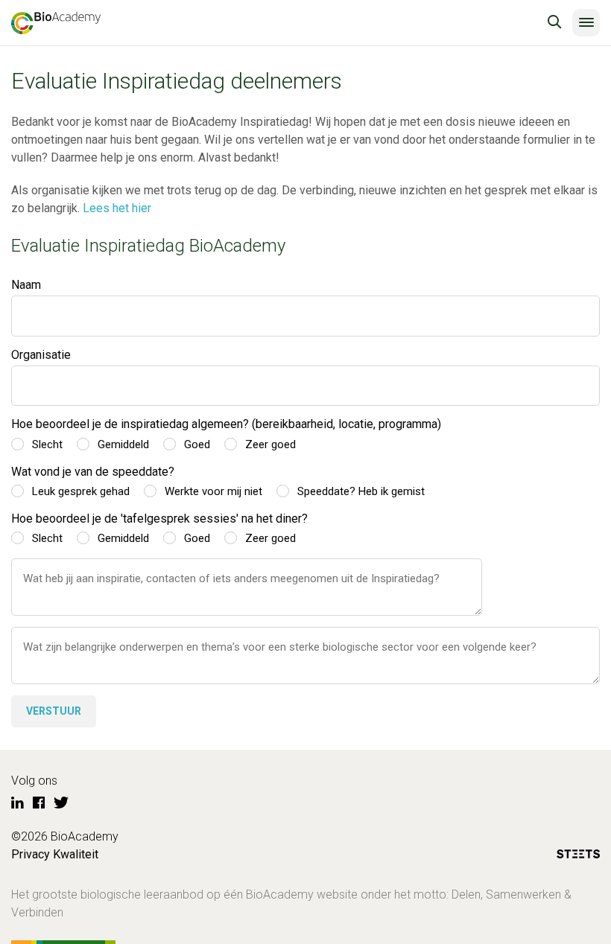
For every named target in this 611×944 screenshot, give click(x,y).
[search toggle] (554, 22)
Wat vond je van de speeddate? (92, 472)
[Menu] (586, 22)
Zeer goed (270, 444)
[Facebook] (39, 803)
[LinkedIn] (17, 803)
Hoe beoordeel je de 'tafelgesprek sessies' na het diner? (159, 518)
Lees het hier (117, 208)
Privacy (30, 854)
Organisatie (41, 355)
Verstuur (53, 711)
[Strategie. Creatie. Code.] (578, 856)
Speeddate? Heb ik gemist (361, 491)
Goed (197, 444)
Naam (26, 285)
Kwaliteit (75, 854)
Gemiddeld (123, 444)
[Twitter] (61, 803)
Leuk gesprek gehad (81, 491)
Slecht (47, 444)
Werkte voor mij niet (213, 491)
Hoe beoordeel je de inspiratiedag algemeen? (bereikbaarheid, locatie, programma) (226, 424)
